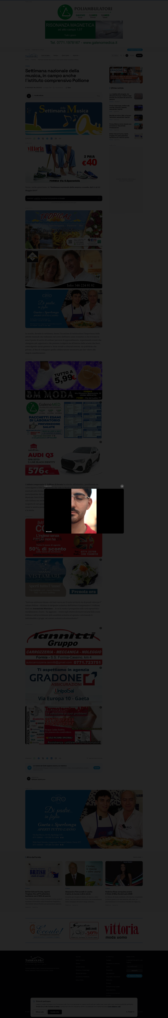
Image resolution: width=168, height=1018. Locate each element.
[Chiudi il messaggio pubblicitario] (122, 486)
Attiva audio (49, 531)
